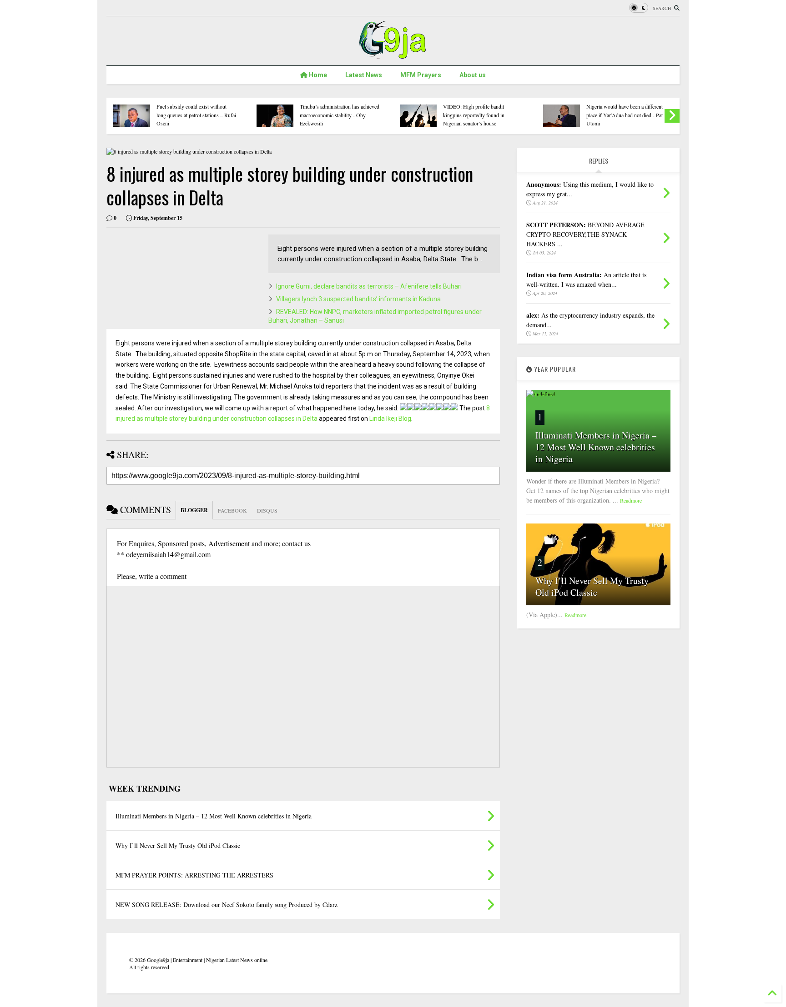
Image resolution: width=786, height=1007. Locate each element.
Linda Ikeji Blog (390, 418)
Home (317, 75)
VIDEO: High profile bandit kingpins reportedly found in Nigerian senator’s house (473, 115)
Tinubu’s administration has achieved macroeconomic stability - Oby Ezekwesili (339, 115)
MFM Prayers (420, 75)
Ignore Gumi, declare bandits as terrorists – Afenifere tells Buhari (369, 286)
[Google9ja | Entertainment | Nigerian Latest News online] (393, 54)
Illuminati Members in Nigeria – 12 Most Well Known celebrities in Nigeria (595, 447)
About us (472, 75)
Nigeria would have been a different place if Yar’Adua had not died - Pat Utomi (624, 115)
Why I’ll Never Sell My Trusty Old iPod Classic (592, 586)
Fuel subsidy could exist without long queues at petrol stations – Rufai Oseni (196, 115)
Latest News (363, 75)
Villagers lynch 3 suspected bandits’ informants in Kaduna (358, 299)
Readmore (631, 500)
